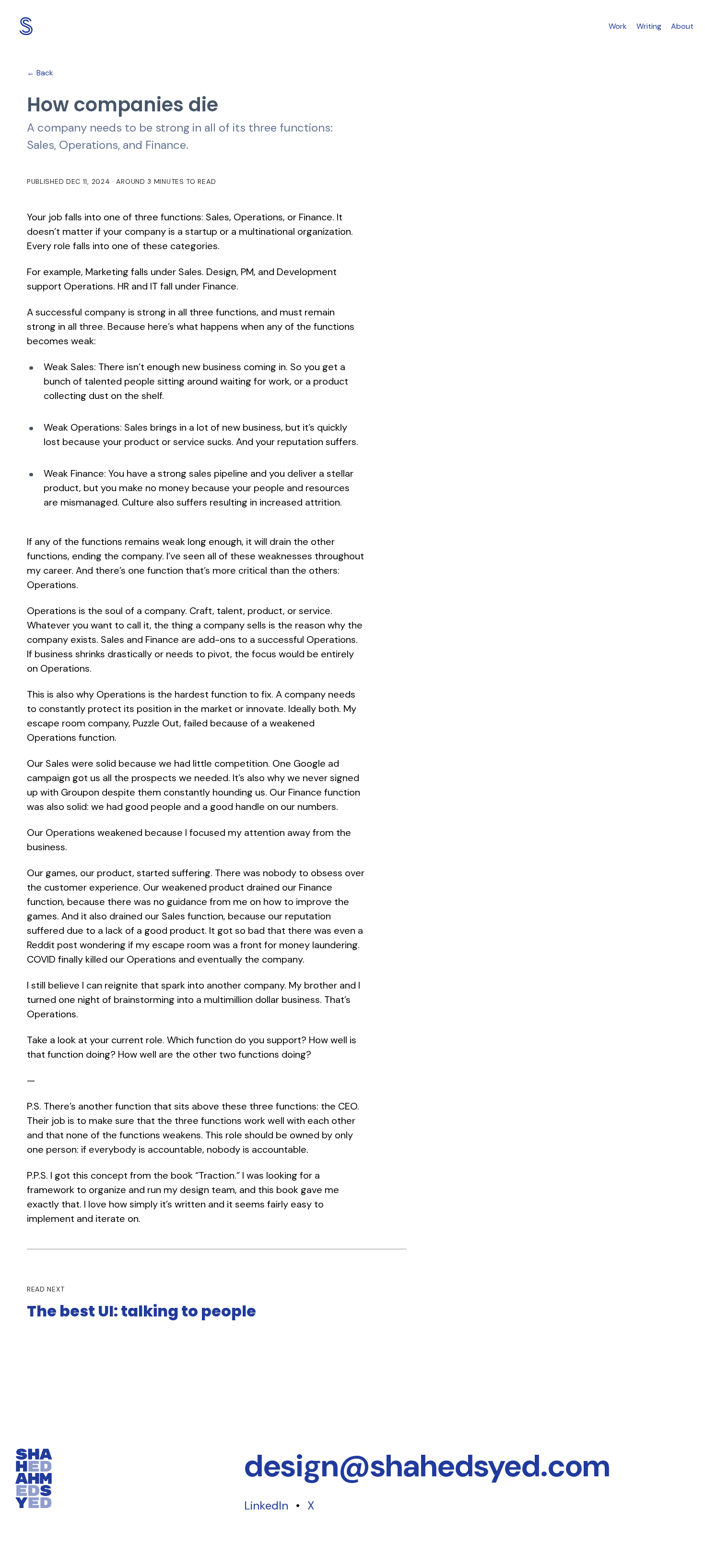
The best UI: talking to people (141, 1311)
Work (618, 26)
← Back (40, 73)
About (682, 26)
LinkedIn (266, 1505)
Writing (648, 26)
